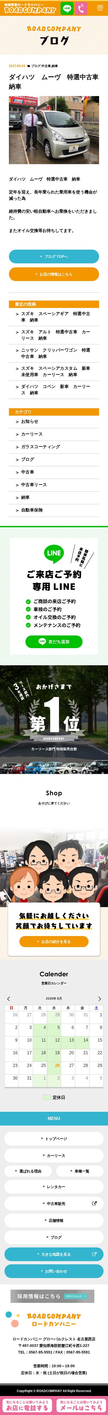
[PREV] (9, 998)
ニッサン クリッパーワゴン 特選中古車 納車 (55, 353)
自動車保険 (32, 510)
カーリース (32, 434)
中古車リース (34, 484)
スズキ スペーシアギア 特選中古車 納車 (55, 316)
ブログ (36, 66)
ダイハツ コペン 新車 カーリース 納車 (55, 389)
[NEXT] (99, 998)
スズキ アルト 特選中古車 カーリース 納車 (55, 335)
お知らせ (30, 421)
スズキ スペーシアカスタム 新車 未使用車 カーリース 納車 (58, 371)
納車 (55, 66)
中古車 (46, 66)
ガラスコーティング (40, 446)
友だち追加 (58, 641)
